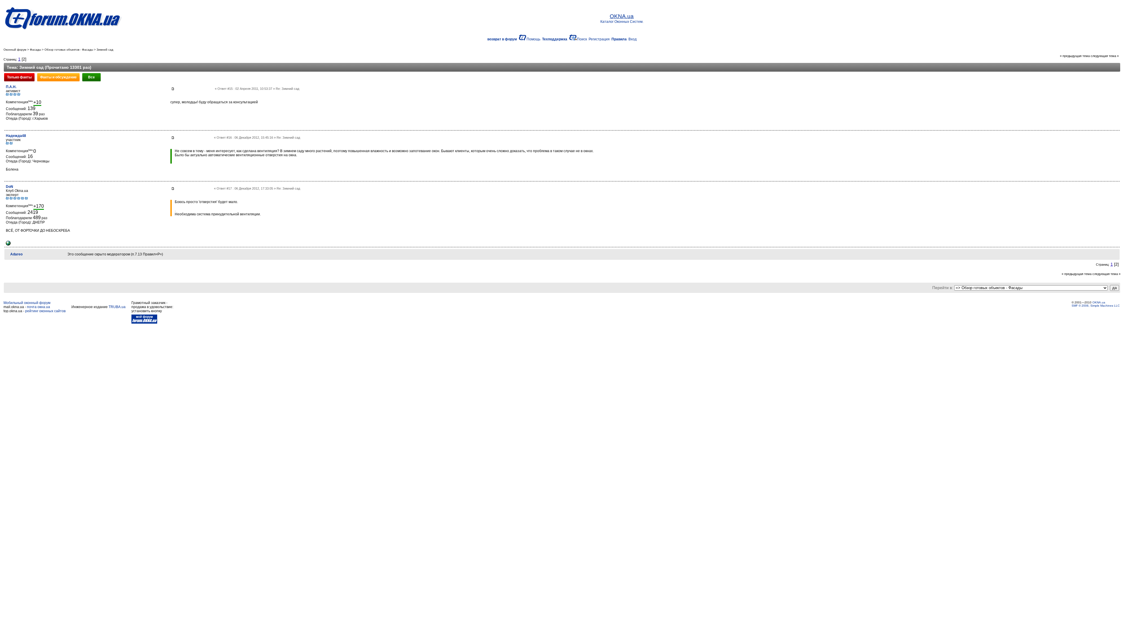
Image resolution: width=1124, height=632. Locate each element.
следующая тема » (1105, 56)
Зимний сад (105, 49)
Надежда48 (16, 136)
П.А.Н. (11, 87)
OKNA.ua (1098, 302)
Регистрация (599, 39)
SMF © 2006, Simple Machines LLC (1096, 305)
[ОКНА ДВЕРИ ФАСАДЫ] (8, 244)
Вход (632, 39)
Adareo (16, 254)
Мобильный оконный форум (27, 303)
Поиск (582, 39)
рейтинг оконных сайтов (45, 311)
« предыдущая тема (1075, 56)
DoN (9, 187)
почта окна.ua (38, 307)
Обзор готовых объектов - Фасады (68, 49)
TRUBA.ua (117, 307)
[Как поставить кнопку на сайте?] (144, 322)
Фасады (35, 49)
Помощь (533, 39)
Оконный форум (15, 49)
